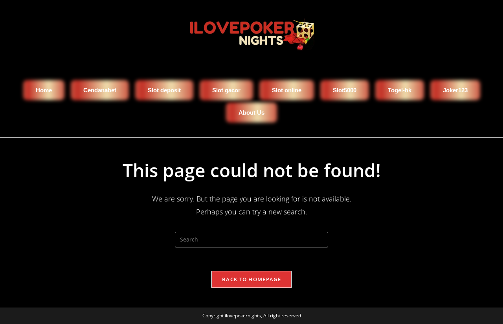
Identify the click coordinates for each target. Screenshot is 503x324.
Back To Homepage (251, 279)
